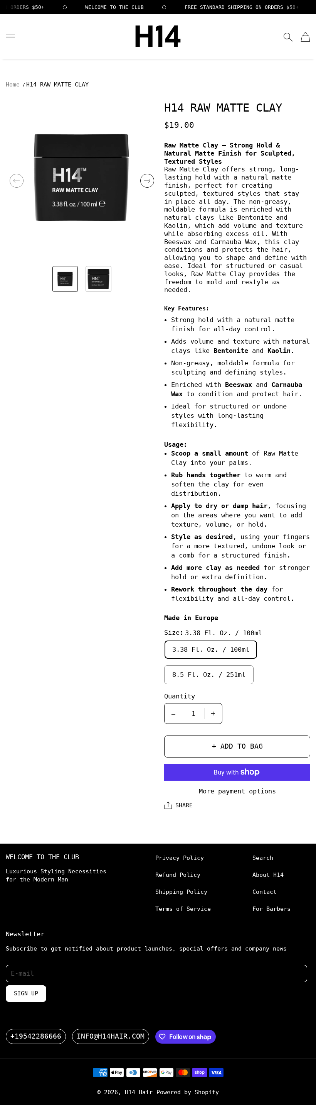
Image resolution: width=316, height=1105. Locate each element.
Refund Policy (177, 874)
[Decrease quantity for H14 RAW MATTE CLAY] (173, 713)
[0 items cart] (305, 37)
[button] (17, 181)
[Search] (288, 37)
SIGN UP (26, 993)
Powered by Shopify (187, 1092)
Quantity (179, 696)
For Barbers (271, 908)
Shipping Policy (181, 891)
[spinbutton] (193, 713)
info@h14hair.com (111, 1036)
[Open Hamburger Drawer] (10, 37)
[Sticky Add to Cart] (286, 1085)
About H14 (268, 874)
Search (262, 857)
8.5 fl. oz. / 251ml (208, 674)
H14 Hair (139, 1092)
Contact (264, 891)
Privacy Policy (179, 857)
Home (13, 84)
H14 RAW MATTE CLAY (57, 84)
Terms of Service (183, 908)
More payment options (237, 791)
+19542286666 (35, 1036)
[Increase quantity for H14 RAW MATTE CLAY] (213, 713)
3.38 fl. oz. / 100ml (210, 649)
